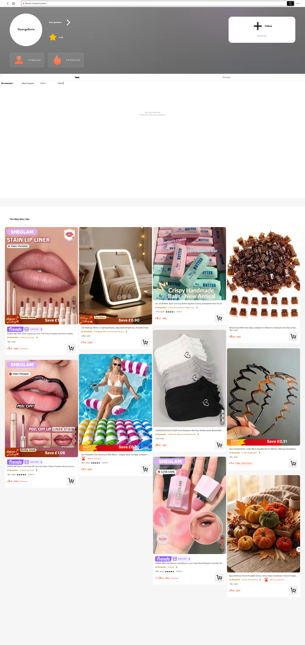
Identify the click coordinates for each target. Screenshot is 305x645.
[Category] (13, 3)
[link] (26, 30)
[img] (41, 319)
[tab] (75, 77)
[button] (8, 3)
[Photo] (19, 60)
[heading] (134, 22)
